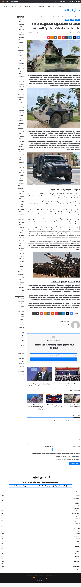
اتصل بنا (7, 1)
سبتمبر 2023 (21, 95)
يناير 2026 (21, 37)
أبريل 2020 (21, 199)
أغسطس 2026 (20, 19)
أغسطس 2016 (21, 274)
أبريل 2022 (21, 139)
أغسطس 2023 (20, 97)
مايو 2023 (22, 105)
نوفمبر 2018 (21, 233)
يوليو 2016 (21, 277)
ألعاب (22, 306)
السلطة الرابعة (20, 312)
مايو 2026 (22, 27)
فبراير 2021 (21, 173)
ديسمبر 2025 (21, 40)
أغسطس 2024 (20, 71)
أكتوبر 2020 (21, 183)
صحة (23, 351)
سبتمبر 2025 (21, 48)
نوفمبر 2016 (21, 266)
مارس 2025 (21, 63)
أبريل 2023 (21, 108)
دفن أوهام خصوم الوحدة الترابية (54, 405)
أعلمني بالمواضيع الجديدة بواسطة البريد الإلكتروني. (67, 460)
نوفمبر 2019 (21, 212)
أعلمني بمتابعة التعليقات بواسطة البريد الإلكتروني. (67, 456)
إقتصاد (20, 6)
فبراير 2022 (21, 144)
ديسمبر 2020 (21, 178)
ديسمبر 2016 (21, 264)
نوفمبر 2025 (21, 42)
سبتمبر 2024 (21, 68)
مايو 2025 (22, 58)
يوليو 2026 (21, 22)
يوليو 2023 (21, 100)
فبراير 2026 (21, 35)
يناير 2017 (22, 261)
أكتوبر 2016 (21, 269)
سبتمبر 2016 (21, 272)
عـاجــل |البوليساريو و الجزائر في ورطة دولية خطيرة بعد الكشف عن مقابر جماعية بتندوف (40, 486)
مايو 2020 (22, 196)
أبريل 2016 (21, 285)
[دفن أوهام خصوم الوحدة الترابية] (54, 398)
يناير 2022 (21, 147)
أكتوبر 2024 (21, 66)
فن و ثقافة (13, 6)
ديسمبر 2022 (21, 118)
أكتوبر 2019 (21, 214)
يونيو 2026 (21, 24)
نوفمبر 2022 (21, 121)
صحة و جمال (21, 353)
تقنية (22, 317)
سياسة (60, 6)
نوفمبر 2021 (21, 152)
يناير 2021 (22, 175)
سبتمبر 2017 (21, 240)
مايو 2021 (22, 165)
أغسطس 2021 (21, 157)
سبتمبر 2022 (21, 126)
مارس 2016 (21, 287)
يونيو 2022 (21, 134)
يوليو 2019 (21, 222)
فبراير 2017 (21, 259)
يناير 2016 (22, 290)
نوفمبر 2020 (21, 181)
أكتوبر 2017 (21, 238)
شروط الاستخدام (14, 1)
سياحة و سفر (21, 343)
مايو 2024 (22, 79)
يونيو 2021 (21, 162)
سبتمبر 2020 (21, 186)
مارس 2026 (21, 32)
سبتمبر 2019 (21, 217)
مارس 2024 (21, 84)
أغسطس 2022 (20, 128)
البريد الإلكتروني (76, 446)
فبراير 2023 (21, 113)
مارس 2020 (21, 201)
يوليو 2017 (21, 246)
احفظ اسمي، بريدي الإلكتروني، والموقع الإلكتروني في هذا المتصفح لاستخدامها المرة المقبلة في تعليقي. (55, 453)
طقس (22, 356)
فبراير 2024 (21, 87)
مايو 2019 (22, 227)
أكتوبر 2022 (21, 123)
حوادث (48, 6)
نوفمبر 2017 (21, 235)
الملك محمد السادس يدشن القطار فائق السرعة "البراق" (40, 482)
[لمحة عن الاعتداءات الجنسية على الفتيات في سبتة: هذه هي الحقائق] (35, 398)
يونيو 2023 (21, 102)
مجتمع (54, 6)
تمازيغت (22, 322)
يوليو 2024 (21, 74)
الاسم (78, 440)
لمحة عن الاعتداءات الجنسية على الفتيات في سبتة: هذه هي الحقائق (35, 406)
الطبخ (22, 314)
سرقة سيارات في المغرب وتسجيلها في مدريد (73, 405)
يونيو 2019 (21, 225)
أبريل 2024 (21, 82)
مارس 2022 (21, 141)
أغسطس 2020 (20, 188)
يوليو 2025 (21, 53)
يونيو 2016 (21, 280)
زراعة (23, 340)
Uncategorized (21, 301)
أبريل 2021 (21, 167)
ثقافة (22, 325)
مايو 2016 (22, 282)
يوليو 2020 (21, 191)
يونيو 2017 (21, 248)
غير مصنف (21, 358)
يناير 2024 (21, 89)
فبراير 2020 (21, 204)
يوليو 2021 (21, 160)
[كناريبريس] (72, 10)
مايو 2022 (22, 136)
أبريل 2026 (21, 29)
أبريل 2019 (21, 230)
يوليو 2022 (21, 131)
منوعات (22, 374)
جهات (34, 6)
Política (77, 19)
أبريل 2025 (21, 61)
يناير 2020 (21, 207)
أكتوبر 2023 (21, 92)
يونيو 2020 (21, 194)
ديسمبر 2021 (21, 149)
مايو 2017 (22, 251)
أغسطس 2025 (20, 50)
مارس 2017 (21, 256)
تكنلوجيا (22, 319)
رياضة (22, 338)
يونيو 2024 (21, 76)
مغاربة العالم (41, 6)
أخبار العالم (21, 304)
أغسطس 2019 (21, 220)
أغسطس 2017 (21, 243)
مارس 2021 (21, 170)
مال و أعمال (27, 6)
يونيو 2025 (21, 55)
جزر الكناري (5, 6)
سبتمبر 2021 (21, 154)
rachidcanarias (74, 33)
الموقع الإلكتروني (49, 446)
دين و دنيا (21, 335)
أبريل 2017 (22, 253)
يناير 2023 (21, 115)
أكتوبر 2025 (21, 45)
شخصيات (22, 348)
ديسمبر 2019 (21, 209)
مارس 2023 (21, 110)
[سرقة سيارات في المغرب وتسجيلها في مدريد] (72, 398)
